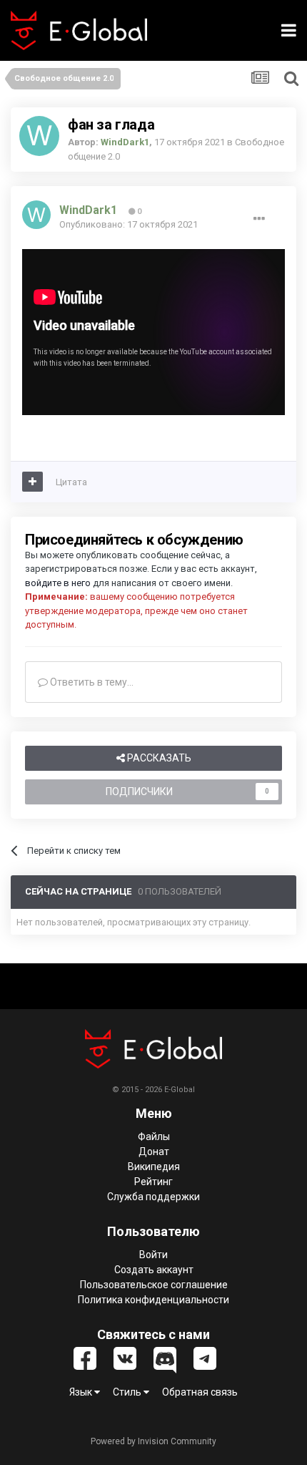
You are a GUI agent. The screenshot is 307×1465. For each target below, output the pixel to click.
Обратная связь (200, 1392)
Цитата (71, 482)
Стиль (128, 1392)
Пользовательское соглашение (154, 1284)
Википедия (154, 1166)
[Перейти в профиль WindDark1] (39, 136)
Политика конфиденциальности (153, 1299)
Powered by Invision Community (153, 1441)
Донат (154, 1151)
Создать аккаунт (153, 1269)
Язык (81, 1392)
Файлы (154, 1136)
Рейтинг (153, 1181)
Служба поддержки (153, 1196)
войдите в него (58, 583)
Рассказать (158, 758)
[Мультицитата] (32, 482)
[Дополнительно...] (259, 219)
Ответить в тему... (91, 682)
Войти (153, 1254)
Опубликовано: (128, 224)
